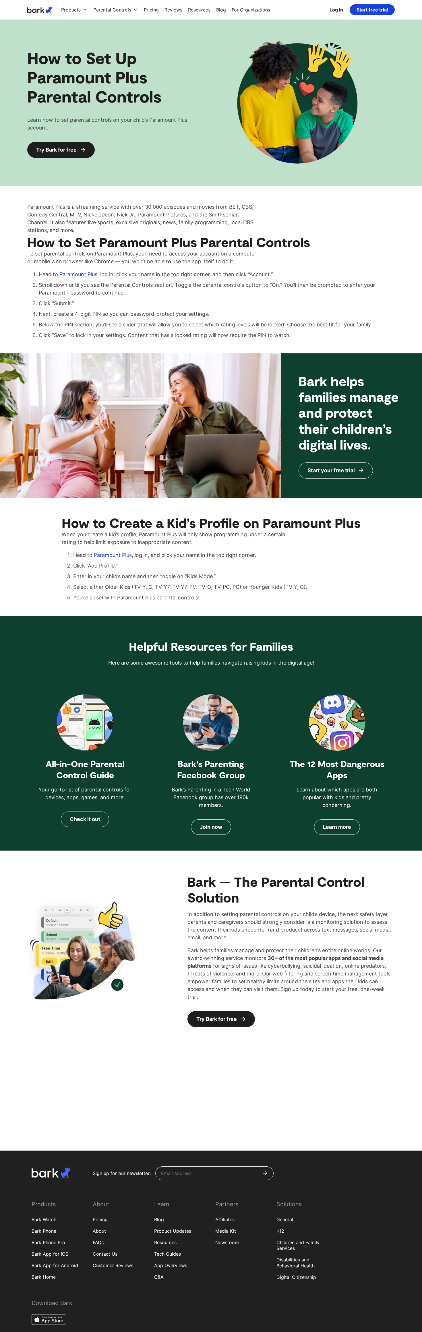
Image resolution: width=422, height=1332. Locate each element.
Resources (165, 1242)
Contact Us (105, 1254)
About (99, 1231)
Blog (159, 1219)
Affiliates (225, 1219)
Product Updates (172, 1231)
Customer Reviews (113, 1265)
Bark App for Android (55, 1265)
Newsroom (227, 1242)
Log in (336, 10)
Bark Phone (44, 1231)
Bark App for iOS (50, 1254)
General (284, 1219)
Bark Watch (44, 1219)
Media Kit (225, 1231)
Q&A (159, 1277)
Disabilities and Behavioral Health (295, 1263)
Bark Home (44, 1277)
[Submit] (265, 1173)
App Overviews (170, 1265)
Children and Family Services (298, 1245)
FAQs (98, 1242)
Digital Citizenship (296, 1277)
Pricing (100, 1219)
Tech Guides (167, 1254)
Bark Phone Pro (48, 1242)
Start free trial (372, 10)
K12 (280, 1231)
